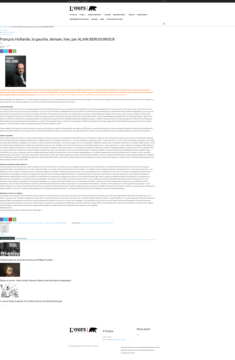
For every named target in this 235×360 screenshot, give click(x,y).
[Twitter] (165, 1)
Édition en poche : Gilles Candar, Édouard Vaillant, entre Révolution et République (35, 280)
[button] (164, 23)
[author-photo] (4, 232)
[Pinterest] (10, 51)
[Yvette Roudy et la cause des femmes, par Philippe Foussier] (77, 249)
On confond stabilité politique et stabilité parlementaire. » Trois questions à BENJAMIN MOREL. (38, 223)
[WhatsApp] (14, 51)
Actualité (8, 27)
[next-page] (4, 305)
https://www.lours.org (6, 236)
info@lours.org (120, 340)
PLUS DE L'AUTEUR (21, 238)
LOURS (1, 43)
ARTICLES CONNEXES (7, 238)
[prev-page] (1, 305)
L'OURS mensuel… (7, 34)
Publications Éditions (8, 32)
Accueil (2, 27)
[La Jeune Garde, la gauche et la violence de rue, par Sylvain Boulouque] (77, 290)
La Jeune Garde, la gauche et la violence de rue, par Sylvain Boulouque (31, 301)
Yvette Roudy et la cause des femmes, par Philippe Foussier (26, 260)
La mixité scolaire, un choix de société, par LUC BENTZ (96, 223)
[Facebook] (163, 1)
